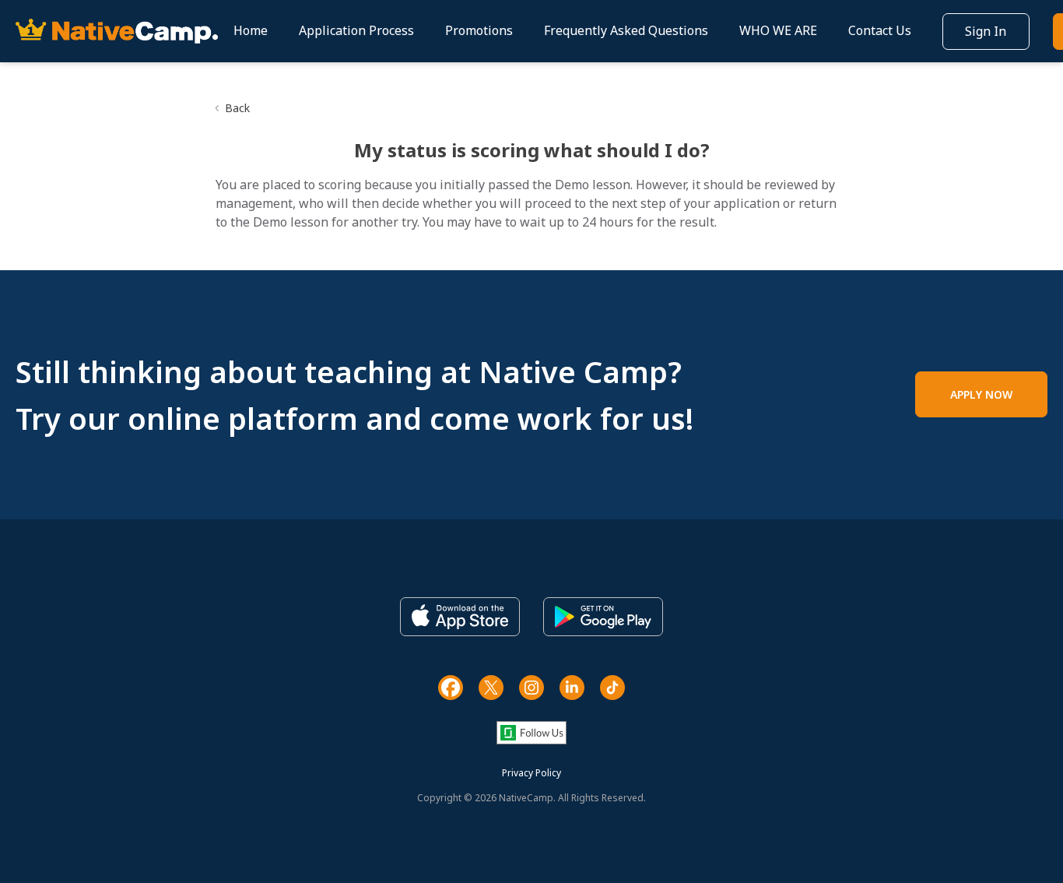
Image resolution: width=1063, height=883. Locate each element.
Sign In (985, 31)
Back (237, 107)
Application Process (356, 30)
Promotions (479, 30)
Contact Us (879, 30)
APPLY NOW (981, 394)
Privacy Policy (531, 772)
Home (250, 30)
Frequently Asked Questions (626, 30)
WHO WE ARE (778, 30)
